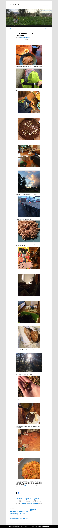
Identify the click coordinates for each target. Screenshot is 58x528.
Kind (20, 513)
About (15, 25)
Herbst (13, 513)
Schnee (20, 515)
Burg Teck (21, 504)
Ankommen (18, 504)
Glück (11, 513)
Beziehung (21, 509)
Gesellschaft (26, 511)
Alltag (11, 509)
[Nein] (56, 526)
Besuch (19, 509)
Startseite (11, 25)
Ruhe (23, 504)
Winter (26, 518)
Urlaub (16, 518)
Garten (20, 511)
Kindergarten (12, 514)
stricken (11, 518)
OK (44, 526)
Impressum (18, 25)
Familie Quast (14, 5)
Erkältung (11, 511)
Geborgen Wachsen (24, 485)
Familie (14, 511)
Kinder (24, 513)
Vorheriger (11, 28)
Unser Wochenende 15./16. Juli (36, 499)
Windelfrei (24, 518)
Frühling (17, 511)
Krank (25, 514)
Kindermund (15, 514)
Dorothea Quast (28, 37)
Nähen (15, 515)
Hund (15, 513)
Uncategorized (30, 503)
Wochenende (26, 504)
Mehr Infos (47, 526)
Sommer (18, 517)
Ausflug (17, 509)
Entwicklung (25, 509)
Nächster (46, 28)
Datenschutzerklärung (33, 509)
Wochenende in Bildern (35, 503)
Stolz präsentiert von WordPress (29, 524)
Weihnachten (20, 518)
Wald (18, 518)
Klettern (23, 514)
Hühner (17, 513)
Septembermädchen (13, 517)
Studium (13, 518)
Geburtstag (23, 511)
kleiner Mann (19, 514)
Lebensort (11, 515)
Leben (27, 514)
